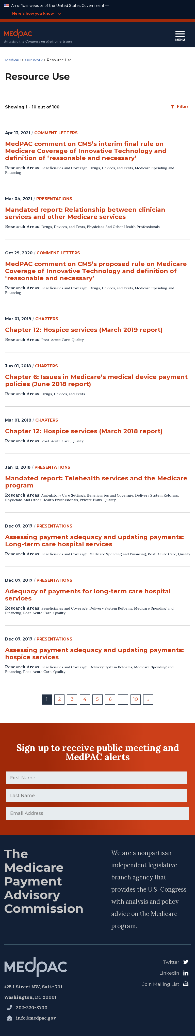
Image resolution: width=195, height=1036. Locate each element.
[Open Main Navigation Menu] (180, 36)
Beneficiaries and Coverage (64, 168)
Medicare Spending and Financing (117, 554)
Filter (182, 106)
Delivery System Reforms (156, 495)
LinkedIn (169, 973)
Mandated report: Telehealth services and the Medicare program (96, 482)
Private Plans (91, 500)
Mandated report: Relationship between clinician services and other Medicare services (85, 213)
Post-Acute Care (55, 339)
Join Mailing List (160, 984)
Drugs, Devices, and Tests (111, 168)
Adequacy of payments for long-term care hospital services (88, 595)
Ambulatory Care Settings (63, 495)
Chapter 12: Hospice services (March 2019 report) (84, 329)
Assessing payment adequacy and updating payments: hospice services (94, 654)
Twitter (171, 962)
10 (135, 699)
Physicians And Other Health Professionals (123, 226)
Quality (78, 339)
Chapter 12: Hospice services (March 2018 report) (84, 431)
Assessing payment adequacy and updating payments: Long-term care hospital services (94, 541)
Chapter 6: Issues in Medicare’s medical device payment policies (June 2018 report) (96, 380)
